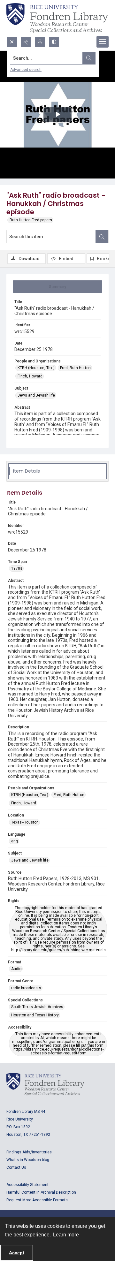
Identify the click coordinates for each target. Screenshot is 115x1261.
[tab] (57, 287)
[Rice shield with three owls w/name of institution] (57, 18)
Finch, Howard (30, 376)
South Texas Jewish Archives (37, 1007)
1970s (16, 568)
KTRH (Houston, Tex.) (36, 368)
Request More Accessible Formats (37, 1200)
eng (14, 841)
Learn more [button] (66, 1234)
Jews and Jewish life (36, 395)
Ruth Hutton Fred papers (31, 220)
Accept (16, 1252)
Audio (16, 969)
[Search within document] (102, 236)
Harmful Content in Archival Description (41, 1192)
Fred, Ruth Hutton (75, 368)
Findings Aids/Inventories (29, 1152)
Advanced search (26, 69)
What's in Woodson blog (27, 1160)
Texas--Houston (25, 822)
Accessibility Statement (27, 1184)
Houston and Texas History (35, 1015)
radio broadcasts (26, 988)
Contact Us (16, 1167)
